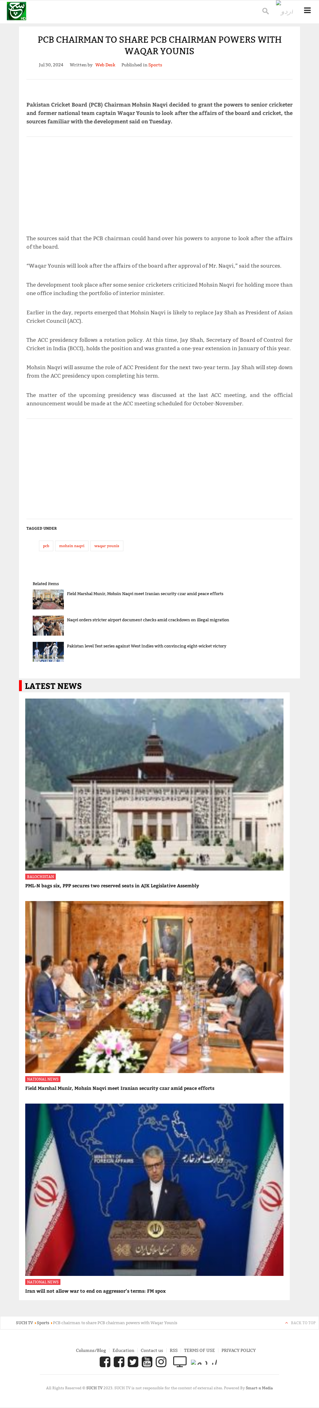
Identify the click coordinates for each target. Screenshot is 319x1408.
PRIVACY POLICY (238, 1350)
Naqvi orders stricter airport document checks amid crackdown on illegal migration (148, 619)
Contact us (152, 1350)
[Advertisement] (160, 183)
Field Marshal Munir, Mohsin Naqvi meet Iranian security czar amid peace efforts (145, 593)
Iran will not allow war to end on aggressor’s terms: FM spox (95, 1291)
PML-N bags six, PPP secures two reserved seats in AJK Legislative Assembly (112, 885)
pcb (46, 545)
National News (43, 1079)
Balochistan (40, 876)
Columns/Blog (91, 1350)
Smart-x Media (259, 1388)
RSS (174, 1350)
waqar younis (106, 545)
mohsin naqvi (71, 545)
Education (123, 1350)
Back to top (303, 1322)
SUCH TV (94, 1388)
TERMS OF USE (199, 1350)
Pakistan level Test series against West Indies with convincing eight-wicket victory (146, 645)
